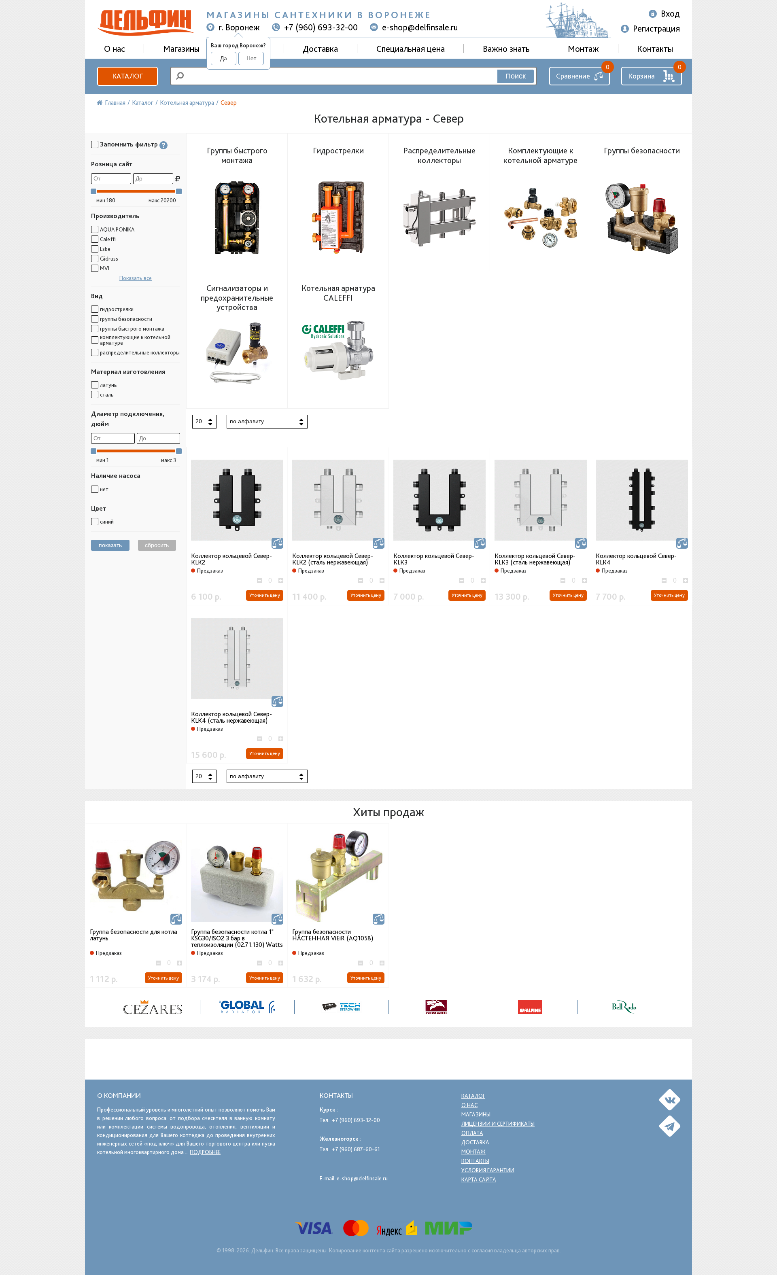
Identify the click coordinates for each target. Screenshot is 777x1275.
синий (107, 521)
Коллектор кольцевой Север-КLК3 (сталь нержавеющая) (535, 559)
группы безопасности (126, 319)
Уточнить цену (264, 595)
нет (104, 489)
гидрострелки (117, 309)
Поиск (515, 76)
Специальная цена (410, 48)
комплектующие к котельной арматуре (135, 340)
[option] (153, 1007)
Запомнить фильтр (129, 144)
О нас (469, 1105)
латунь (108, 385)
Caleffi (108, 239)
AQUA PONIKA (117, 229)
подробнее (205, 1152)
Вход (670, 13)
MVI (104, 268)
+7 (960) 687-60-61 (356, 1149)
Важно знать (506, 48)
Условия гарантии (487, 1170)
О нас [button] (114, 48)
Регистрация (656, 28)
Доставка (320, 48)
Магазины (181, 48)
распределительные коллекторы (140, 352)
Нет (251, 58)
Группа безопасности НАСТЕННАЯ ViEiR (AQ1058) (332, 935)
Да (223, 58)
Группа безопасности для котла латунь (133, 935)
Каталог (127, 76)
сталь (107, 394)
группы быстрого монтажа (132, 328)
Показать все (135, 278)
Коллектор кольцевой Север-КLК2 (231, 559)
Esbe (105, 249)
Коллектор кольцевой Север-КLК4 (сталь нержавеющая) (231, 717)
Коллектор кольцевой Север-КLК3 (433, 559)
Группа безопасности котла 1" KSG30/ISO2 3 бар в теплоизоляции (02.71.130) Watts (237, 938)
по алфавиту (247, 421)
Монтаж (583, 48)
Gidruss (109, 258)
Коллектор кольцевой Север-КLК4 (636, 559)
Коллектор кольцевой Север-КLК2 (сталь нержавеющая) (332, 559)
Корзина (641, 76)
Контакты (655, 48)
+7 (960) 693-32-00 (321, 27)
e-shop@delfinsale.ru (420, 27)
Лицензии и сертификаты (498, 1123)
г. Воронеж (239, 27)
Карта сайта (478, 1179)
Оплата (472, 1133)
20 (198, 421)
